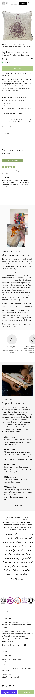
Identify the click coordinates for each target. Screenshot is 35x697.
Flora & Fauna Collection (16, 44)
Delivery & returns (8, 127)
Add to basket (26, 692)
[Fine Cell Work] (11, 3)
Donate (23, 3)
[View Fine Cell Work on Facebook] (10, 685)
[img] (31, 59)
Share (7, 133)
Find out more (17, 505)
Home (4, 44)
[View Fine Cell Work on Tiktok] (6, 685)
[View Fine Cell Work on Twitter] (13, 685)
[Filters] (26, 160)
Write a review (12, 160)
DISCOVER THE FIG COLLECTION (12, 94)
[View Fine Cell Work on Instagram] (3, 685)
